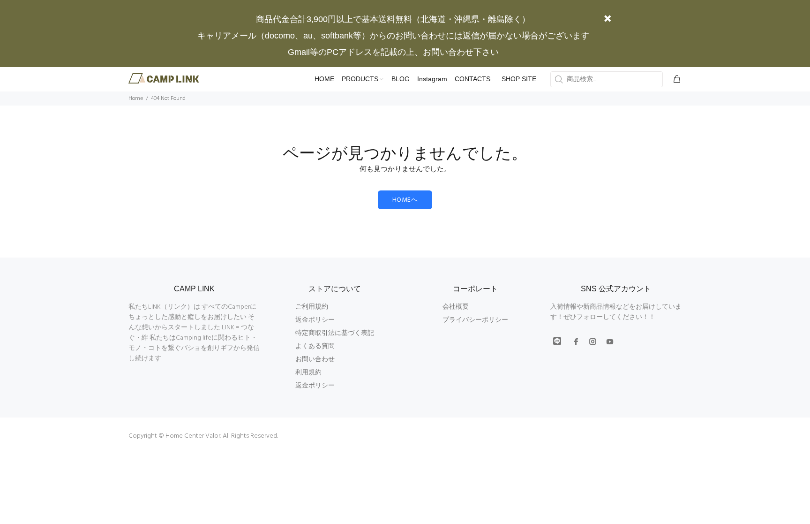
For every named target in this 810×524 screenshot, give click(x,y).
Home (135, 98)
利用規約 (308, 372)
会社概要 (455, 307)
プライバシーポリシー (475, 320)
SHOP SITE (519, 79)
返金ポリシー (315, 320)
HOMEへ (405, 200)
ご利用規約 (311, 307)
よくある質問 (315, 346)
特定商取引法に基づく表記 (334, 333)
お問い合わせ (315, 359)
